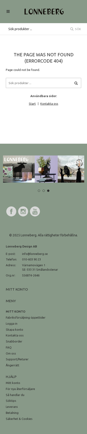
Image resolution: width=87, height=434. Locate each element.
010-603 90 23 (31, 259)
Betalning (12, 412)
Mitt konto (13, 382)
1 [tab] (39, 191)
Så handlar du (15, 394)
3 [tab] (48, 191)
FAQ (9, 347)
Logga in (11, 323)
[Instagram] (23, 215)
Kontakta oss (49, 103)
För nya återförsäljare (20, 388)
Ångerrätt (12, 365)
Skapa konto (14, 329)
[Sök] (76, 83)
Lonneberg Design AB (21, 246)
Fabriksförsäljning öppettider (25, 317)
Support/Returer (17, 359)
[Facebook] (11, 215)
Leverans (12, 406)
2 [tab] (43, 191)
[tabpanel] (43, 169)
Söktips (11, 400)
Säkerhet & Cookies (19, 418)
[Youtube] (35, 215)
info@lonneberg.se (35, 253)
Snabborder (14, 341)
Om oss (11, 353)
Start (32, 103)
